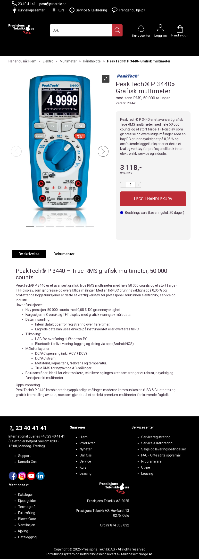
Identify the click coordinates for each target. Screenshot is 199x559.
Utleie (145, 467)
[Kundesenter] (141, 29)
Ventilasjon (26, 525)
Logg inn (160, 29)
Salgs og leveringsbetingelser (163, 449)
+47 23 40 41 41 (53, 436)
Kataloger (25, 495)
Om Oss (86, 455)
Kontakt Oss (27, 462)
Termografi (26, 507)
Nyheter (86, 449)
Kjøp (153, 198)
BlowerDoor (27, 519)
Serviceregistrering (155, 437)
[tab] (29, 254)
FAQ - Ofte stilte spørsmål (161, 455)
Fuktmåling (26, 513)
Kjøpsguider (27, 501)
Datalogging (27, 537)
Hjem (32, 61)
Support (24, 456)
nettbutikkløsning (93, 554)
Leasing (85, 473)
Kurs (61, 10)
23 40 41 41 (27, 4)
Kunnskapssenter (31, 10)
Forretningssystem (60, 554)
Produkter (87, 443)
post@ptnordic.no (52, 4)
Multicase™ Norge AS (137, 554)
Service (85, 461)
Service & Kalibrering (91, 10)
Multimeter (68, 61)
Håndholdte (92, 61)
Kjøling (23, 531)
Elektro (48, 61)
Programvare (151, 461)
